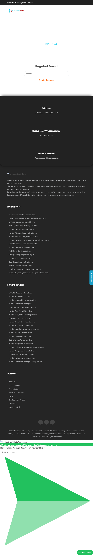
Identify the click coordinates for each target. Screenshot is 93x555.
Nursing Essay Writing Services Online (22, 300)
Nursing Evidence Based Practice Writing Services (26, 347)
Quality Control (14, 407)
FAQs (11, 396)
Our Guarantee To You (17, 400)
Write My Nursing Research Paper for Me (23, 244)
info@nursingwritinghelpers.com (46, 158)
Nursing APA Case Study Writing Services (23, 237)
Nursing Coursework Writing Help (21, 304)
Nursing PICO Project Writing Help (21, 325)
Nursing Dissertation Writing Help (21, 336)
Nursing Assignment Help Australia (21, 344)
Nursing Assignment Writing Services (22, 358)
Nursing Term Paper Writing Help (20, 311)
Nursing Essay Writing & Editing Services (23, 315)
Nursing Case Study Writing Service (21, 229)
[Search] (66, 73)
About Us (12, 382)
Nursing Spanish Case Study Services (22, 322)
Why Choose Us (14, 385)
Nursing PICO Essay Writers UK (20, 258)
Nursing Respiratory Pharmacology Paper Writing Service (29, 273)
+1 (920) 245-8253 (46, 135)
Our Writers (13, 403)
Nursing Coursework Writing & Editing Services (25, 362)
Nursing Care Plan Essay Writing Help (22, 247)
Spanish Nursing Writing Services (20, 318)
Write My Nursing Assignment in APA (22, 222)
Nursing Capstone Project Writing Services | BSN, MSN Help (29, 240)
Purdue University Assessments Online (23, 215)
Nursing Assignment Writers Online (21, 351)
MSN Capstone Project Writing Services (23, 226)
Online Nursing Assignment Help (20, 340)
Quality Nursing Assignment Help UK (22, 255)
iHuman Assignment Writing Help (20, 266)
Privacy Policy (14, 389)
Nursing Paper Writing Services (20, 296)
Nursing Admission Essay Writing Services (23, 233)
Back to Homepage (46, 80)
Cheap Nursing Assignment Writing (21, 354)
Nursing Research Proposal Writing (21, 333)
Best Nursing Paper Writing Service (21, 262)
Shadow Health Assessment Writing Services (25, 269)
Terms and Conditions (16, 393)
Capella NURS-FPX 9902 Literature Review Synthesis (27, 218)
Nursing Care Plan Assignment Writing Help (24, 329)
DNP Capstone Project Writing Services (22, 307)
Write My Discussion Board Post (20, 293)
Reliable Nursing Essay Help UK (20, 251)
